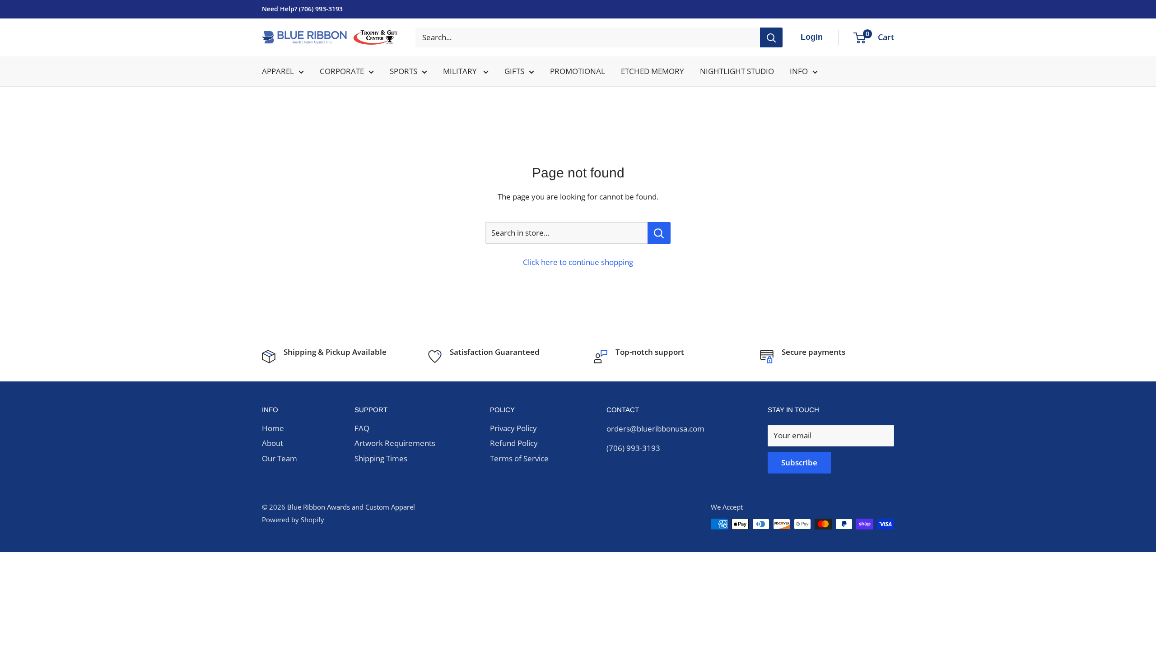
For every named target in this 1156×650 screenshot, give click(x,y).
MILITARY (461, 71)
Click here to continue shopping (578, 262)
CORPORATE (342, 71)
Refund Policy (514, 443)
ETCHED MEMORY (652, 71)
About (272, 443)
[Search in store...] (659, 233)
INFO (799, 71)
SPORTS (403, 71)
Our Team (279, 458)
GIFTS (514, 71)
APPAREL (278, 71)
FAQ (361, 428)
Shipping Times (380, 458)
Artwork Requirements (394, 443)
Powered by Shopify (293, 519)
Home (273, 428)
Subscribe (799, 462)
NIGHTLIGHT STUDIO (737, 71)
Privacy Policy (513, 428)
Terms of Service (519, 458)
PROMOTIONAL (577, 71)
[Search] (771, 37)
